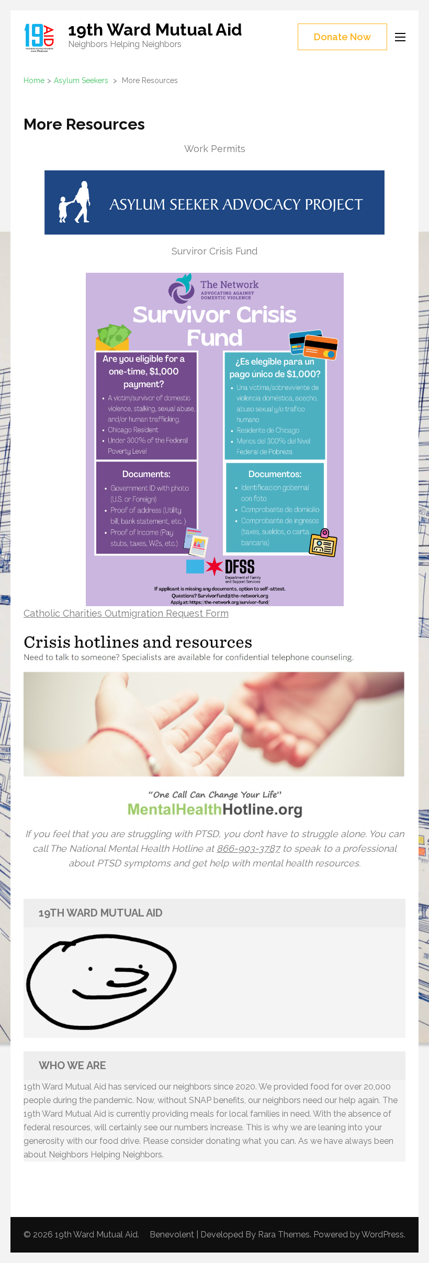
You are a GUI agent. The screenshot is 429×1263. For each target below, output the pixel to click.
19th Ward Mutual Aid (155, 29)
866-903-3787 (248, 848)
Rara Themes (284, 1234)
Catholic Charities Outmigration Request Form (126, 613)
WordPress (383, 1234)
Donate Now (342, 36)
